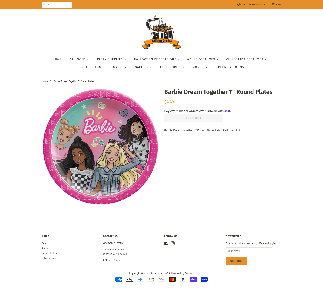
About (45, 248)
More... (199, 67)
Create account (257, 4)
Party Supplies (110, 59)
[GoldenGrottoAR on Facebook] (166, 244)
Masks (119, 67)
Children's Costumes (245, 59)
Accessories (171, 67)
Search (45, 243)
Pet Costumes (93, 67)
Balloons (78, 59)
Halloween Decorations (155, 59)
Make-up (142, 67)
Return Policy (49, 253)
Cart (278, 4)
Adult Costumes (201, 59)
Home (57, 59)
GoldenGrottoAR (160, 273)
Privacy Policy (50, 258)
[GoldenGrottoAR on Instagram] (172, 244)
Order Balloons (230, 67)
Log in (238, 4)
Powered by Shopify (182, 273)
